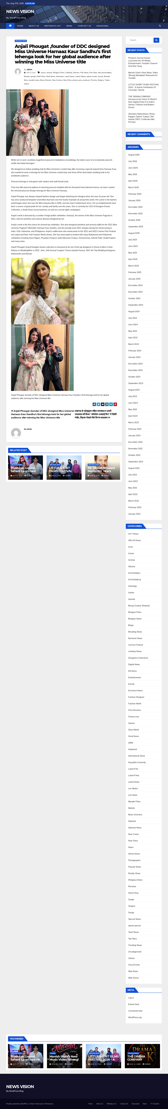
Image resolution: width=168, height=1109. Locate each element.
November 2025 (135, 214)
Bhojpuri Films (58, 73)
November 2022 (135, 449)
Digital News (134, 664)
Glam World (133, 730)
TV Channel (155, 1104)
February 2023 (134, 429)
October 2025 (134, 220)
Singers (101, 80)
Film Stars (93, 73)
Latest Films (133, 775)
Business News (135, 638)
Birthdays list (53, 26)
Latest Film (133, 769)
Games (131, 723)
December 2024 (135, 285)
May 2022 (132, 488)
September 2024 (135, 305)
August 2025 (134, 233)
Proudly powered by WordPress (17, 1104)
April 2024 (132, 338)
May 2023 (132, 409)
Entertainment (134, 677)
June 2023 (133, 403)
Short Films (133, 893)
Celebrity (68, 73)
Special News (134, 919)
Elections (132, 671)
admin (29, 69)
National (132, 821)
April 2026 (132, 181)
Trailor (107, 80)
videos (26, 84)
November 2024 (135, 292)
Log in (131, 998)
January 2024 (134, 357)
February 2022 (134, 507)
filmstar (27, 76)
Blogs (130, 625)
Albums (131, 566)
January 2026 (134, 200)
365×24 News (134, 540)
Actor (130, 547)
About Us (34, 26)
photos (75, 80)
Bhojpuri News (135, 619)
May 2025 (132, 253)
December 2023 (135, 364)
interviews (60, 76)
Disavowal (103, 26)
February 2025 (134, 272)
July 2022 (132, 475)
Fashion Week (134, 704)
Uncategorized (134, 952)
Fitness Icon (133, 717)
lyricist (100, 76)
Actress (49, 73)
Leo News (132, 795)
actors (43, 73)
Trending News (135, 945)
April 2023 (132, 416)
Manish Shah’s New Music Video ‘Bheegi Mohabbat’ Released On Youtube (143, 75)
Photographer (134, 860)
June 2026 (133, 168)
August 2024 (134, 311)
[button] (160, 26)
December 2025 (135, 207)
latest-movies (92, 76)
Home (20, 26)
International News (136, 756)
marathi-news (34, 80)
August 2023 (134, 390)
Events (131, 684)
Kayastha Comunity (137, 762)
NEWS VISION (20, 11)
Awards (131, 599)
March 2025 (133, 266)
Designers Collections (138, 658)
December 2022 (135, 442)
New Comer (133, 834)
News (69, 26)
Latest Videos (80, 76)
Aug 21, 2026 (96, 1064)
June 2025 (133, 246)
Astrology (132, 586)
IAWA (130, 743)
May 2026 (132, 174)
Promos (94, 80)
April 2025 (132, 259)
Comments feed (135, 1011)
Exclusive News (135, 691)
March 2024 (133, 344)
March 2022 (133, 501)
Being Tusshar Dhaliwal (139, 606)
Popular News (134, 867)
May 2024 (132, 331)
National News (135, 828)
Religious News (135, 880)
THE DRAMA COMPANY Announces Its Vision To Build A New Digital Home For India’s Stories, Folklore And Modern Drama (142, 101)
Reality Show (134, 873)
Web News (133, 971)
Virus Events (134, 965)
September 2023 (135, 383)
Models (131, 808)
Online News (134, 854)
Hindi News (50, 76)
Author (131, 593)
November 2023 (135, 370)
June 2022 (133, 481)
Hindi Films (41, 76)
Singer (131, 899)
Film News (84, 73)
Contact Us (84, 26)
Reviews (132, 886)
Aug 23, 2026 (18, 1064)
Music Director (45, 80)
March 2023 (133, 422)
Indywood (132, 749)
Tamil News (133, 932)
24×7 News (133, 534)
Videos (131, 958)
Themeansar (48, 1104)
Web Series (133, 978)
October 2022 (134, 455)
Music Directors (135, 815)
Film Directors (134, 710)
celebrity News (135, 651)
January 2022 (134, 514)
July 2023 (132, 396)
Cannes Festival (135, 645)
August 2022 (134, 468)
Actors (131, 553)
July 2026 (132, 161)
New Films (67, 80)
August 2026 (134, 155)
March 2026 (133, 187)
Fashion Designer (136, 697)
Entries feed (133, 1004)
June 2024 (133, 325)
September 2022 (135, 462)
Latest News (69, 76)
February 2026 (134, 194)
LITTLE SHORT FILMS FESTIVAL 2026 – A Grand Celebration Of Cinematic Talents (143, 87)
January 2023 (134, 436)
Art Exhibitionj (134, 580)
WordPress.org (135, 1017)
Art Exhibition (134, 573)
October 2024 (134, 298)
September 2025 (135, 227)
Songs (131, 913)
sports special (134, 926)
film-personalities (104, 73)
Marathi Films (134, 802)
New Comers (57, 80)
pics (80, 80)
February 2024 (134, 351)
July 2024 (132, 318)
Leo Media (133, 788)
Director (76, 73)
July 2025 (132, 240)
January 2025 (134, 279)
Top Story (132, 939)
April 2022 (132, 494)
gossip (33, 76)
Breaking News (20, 41)
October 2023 (134, 377)
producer (86, 80)
